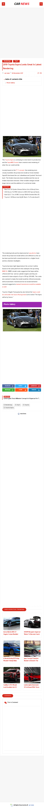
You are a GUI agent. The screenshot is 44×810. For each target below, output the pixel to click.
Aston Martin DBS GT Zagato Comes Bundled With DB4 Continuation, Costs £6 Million (10, 633)
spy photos (32, 253)
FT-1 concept (20, 170)
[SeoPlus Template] (11, 805)
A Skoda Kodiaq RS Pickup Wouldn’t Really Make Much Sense (11, 660)
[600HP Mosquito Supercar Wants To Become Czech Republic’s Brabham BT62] (32, 622)
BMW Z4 (4, 271)
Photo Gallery (11, 83)
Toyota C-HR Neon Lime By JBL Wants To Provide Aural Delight (22, 197)
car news (31, 805)
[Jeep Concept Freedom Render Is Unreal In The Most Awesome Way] (32, 648)
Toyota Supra (9, 160)
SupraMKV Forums (13, 162)
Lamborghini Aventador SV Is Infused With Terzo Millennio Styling (31, 686)
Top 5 (16, 61)
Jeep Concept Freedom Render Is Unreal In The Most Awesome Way (31, 660)
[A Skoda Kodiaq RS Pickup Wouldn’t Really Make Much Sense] (11, 648)
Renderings (7, 61)
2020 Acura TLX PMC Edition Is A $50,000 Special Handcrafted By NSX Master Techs (22, 192)
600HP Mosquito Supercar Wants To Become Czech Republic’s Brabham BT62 (32, 633)
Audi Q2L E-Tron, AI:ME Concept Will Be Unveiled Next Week (22, 195)
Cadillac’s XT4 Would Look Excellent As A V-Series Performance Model (11, 686)
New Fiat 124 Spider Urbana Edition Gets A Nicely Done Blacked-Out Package (22, 189)
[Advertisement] (22, 34)
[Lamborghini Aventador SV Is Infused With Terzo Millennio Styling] (32, 675)
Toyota (27, 405)
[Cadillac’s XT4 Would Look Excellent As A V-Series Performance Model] (11, 675)
